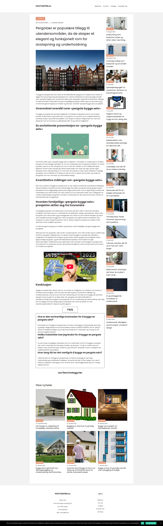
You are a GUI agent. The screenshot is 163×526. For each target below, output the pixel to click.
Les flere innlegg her (70, 372)
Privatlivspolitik (150, 523)
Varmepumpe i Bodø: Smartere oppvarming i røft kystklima (116, 219)
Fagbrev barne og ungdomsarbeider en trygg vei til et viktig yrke (116, 116)
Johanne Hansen (57, 22)
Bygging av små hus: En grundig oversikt (80, 427)
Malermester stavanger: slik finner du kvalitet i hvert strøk (116, 272)
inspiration (110, 29)
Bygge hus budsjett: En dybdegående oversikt (107, 427)
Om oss (106, 6)
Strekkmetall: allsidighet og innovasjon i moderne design (116, 325)
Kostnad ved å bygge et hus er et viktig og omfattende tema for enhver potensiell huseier (81, 470)
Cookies (113, 6)
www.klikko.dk (64, 513)
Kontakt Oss (122, 6)
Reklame (98, 6)
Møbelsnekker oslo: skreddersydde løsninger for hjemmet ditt (116, 143)
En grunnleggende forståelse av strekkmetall (113, 299)
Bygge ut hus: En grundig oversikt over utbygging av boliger (112, 469)
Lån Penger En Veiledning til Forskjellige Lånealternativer (47, 427)
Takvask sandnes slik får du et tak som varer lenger (116, 246)
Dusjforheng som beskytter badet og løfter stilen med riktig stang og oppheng (115, 37)
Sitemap (100, 512)
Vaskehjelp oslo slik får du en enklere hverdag (116, 168)
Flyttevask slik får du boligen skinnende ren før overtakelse (115, 193)
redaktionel (40, 18)
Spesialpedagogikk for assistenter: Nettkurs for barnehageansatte (116, 90)
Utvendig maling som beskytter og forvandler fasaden (116, 64)
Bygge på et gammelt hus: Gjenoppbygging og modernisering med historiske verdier (48, 470)
